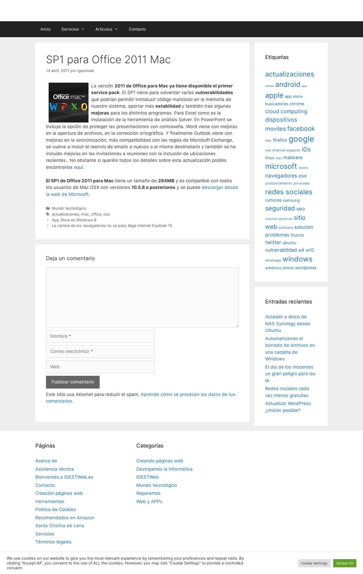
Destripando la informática (164, 469)
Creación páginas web (59, 493)
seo (300, 209)
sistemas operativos (279, 219)
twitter (273, 242)
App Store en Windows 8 (74, 220)
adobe (269, 86)
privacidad (301, 183)
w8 (301, 250)
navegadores (281, 175)
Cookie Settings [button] (314, 563)
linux (269, 157)
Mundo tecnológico (69, 208)
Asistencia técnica (54, 469)
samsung (291, 200)
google (301, 139)
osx (106, 214)
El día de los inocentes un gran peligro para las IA (290, 373)
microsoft (281, 166)
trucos (297, 235)
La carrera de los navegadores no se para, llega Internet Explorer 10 (112, 225)
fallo (268, 140)
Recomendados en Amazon (64, 517)
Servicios (70, 29)
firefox (280, 140)
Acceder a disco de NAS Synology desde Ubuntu (287, 323)
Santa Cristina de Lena (59, 525)
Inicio (46, 29)
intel (268, 150)
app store (294, 96)
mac (85, 214)
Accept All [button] (344, 563)
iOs (306, 149)
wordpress (305, 267)
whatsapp (273, 260)
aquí (78, 167)
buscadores (276, 103)
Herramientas (49, 501)
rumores (273, 200)
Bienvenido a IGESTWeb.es (64, 477)
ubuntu (289, 242)
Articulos (103, 29)
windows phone (279, 267)
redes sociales (289, 192)
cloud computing (286, 111)
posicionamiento (278, 183)
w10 (310, 250)
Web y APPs (149, 501)
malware (293, 157)
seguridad (280, 208)
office (96, 214)
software (286, 228)
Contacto (137, 29)
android (287, 84)
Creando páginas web (159, 460)
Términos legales (53, 542)
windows (297, 259)
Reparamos (148, 493)
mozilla (303, 168)
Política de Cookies (55, 509)
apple (274, 95)
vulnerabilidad (281, 250)
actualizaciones (65, 214)
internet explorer (286, 150)
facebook (301, 128)
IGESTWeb (147, 477)
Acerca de (46, 460)
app (304, 86)
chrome (297, 103)
